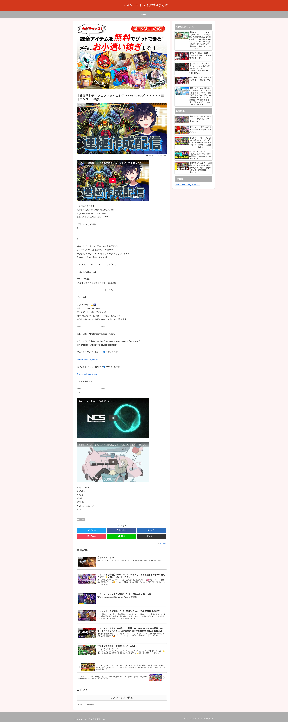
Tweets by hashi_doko (87, 374)
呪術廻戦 (82, 519)
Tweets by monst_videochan (187, 184)
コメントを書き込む (121, 697)
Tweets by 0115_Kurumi (87, 359)
